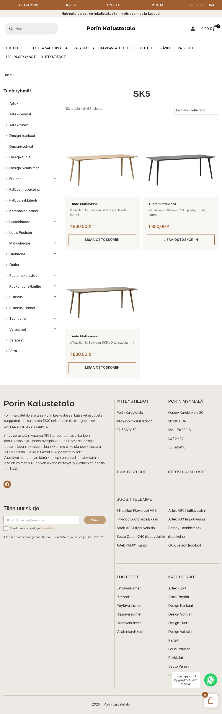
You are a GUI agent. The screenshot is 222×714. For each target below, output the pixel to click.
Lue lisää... (11, 468)
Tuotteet (14, 48)
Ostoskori (28, 5)
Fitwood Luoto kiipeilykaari (137, 519)
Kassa (71, 5)
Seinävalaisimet (128, 623)
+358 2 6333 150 (200, 5)
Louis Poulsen (179, 649)
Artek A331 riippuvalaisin (135, 528)
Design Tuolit (178, 623)
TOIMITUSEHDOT (131, 472)
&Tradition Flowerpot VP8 (136, 510)
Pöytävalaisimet (128, 605)
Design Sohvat (179, 614)
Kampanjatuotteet (117, 48)
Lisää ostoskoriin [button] (102, 239)
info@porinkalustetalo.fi (134, 421)
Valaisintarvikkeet (129, 631)
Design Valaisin (180, 631)
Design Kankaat (180, 605)
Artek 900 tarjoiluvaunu (186, 519)
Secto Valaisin (179, 666)
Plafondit (123, 597)
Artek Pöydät (178, 597)
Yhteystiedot (53, 57)
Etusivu (8, 75)
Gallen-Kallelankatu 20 (185, 412)
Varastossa (84, 48)
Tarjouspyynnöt (20, 57)
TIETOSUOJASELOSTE (186, 472)
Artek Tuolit (177, 588)
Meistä (157, 5)
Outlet (146, 48)
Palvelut (186, 48)
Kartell (173, 640)
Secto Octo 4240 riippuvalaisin (140, 536)
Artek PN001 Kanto (131, 545)
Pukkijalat (175, 657)
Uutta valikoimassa (50, 48)
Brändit (166, 48)
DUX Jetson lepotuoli (184, 545)
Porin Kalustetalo (111, 28)
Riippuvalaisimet (128, 614)
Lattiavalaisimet (128, 588)
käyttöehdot (47, 528)
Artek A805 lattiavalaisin (187, 510)
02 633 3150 (126, 430)
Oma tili (114, 5)
